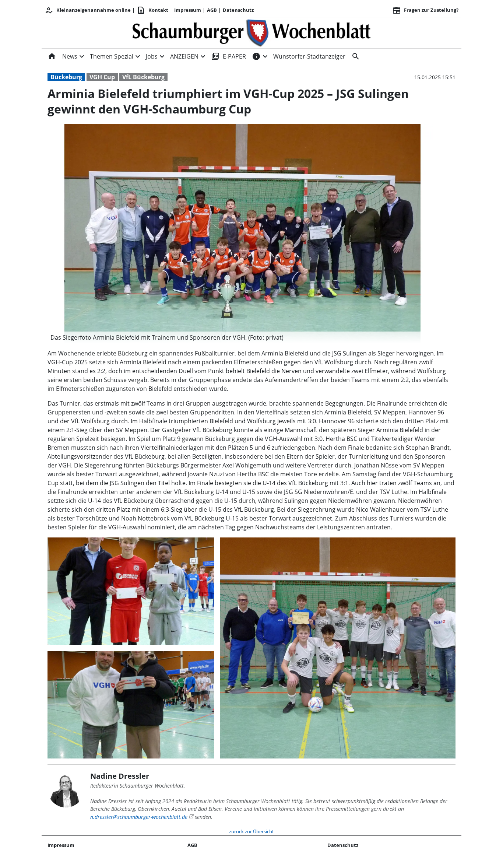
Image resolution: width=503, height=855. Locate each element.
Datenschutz (238, 10)
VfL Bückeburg (143, 77)
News (69, 56)
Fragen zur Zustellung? (425, 10)
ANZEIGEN (184, 56)
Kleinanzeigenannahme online (88, 10)
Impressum (187, 10)
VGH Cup (102, 77)
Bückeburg (66, 77)
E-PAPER (228, 56)
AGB (212, 10)
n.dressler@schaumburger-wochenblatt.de (138, 816)
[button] (242, 337)
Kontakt (152, 10)
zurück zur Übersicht (251, 831)
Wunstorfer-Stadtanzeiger (309, 56)
